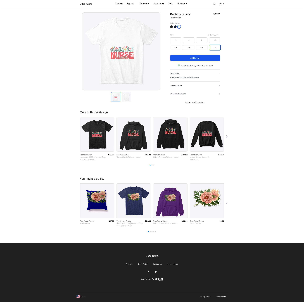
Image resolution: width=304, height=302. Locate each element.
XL (215, 40)
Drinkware (182, 3)
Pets (171, 3)
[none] (212, 35)
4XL (201, 47)
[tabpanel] (121, 51)
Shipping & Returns (178, 94)
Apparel (130, 3)
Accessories (158, 3)
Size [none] (172, 35)
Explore (118, 3)
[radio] (175, 40)
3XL (188, 47)
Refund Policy (172, 264)
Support (129, 264)
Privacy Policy (205, 297)
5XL (215, 47)
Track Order (142, 264)
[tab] (115, 96)
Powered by (146, 279)
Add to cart (195, 58)
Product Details (176, 85)
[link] (97, 134)
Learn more (208, 65)
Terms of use (221, 297)
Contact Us (157, 264)
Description (174, 73)
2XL (175, 47)
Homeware (144, 3)
